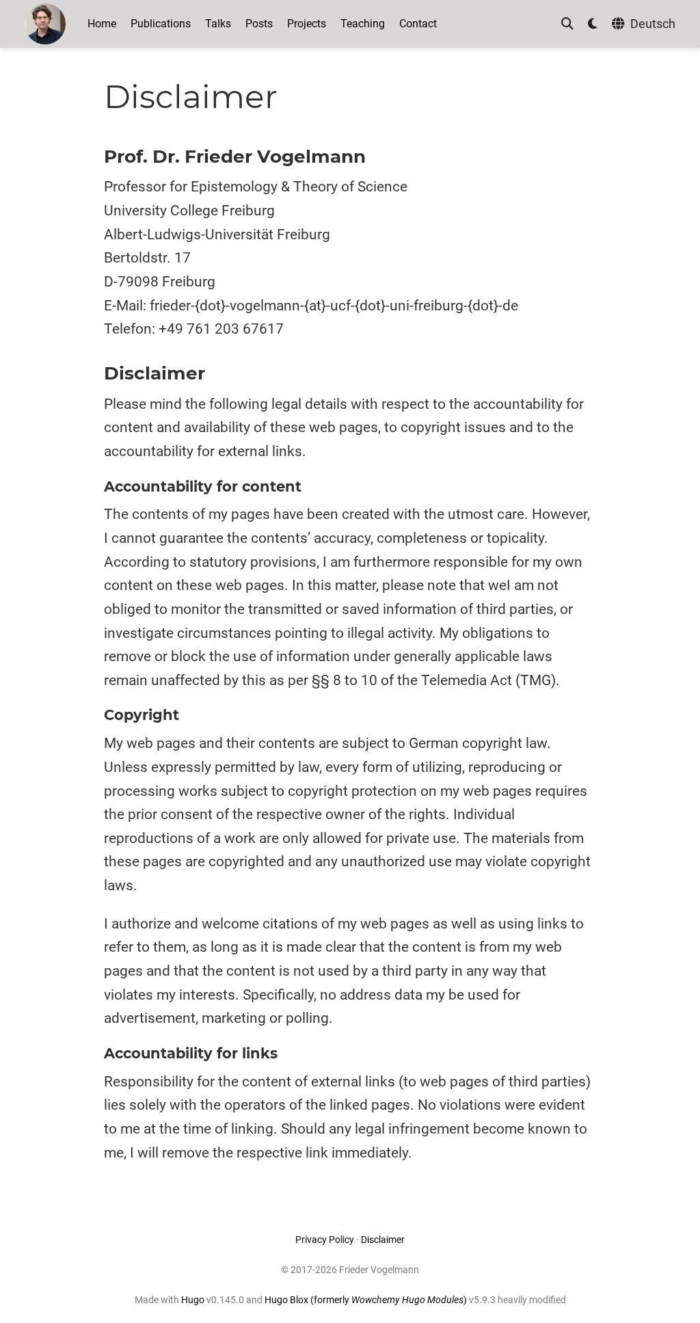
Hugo (192, 1299)
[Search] (567, 24)
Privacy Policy (324, 1239)
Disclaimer (383, 1239)
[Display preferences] (592, 24)
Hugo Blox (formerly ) (367, 1299)
